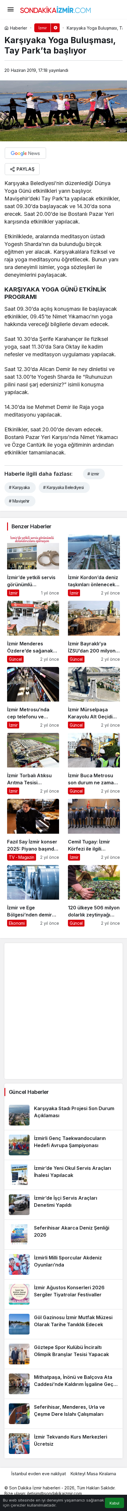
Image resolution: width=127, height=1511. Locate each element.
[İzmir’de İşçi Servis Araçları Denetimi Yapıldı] (63, 1205)
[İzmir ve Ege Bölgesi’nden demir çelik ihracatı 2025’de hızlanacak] (33, 896)
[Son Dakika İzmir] (55, 9)
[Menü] (10, 9)
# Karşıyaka (19, 487)
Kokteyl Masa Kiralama (93, 1473)
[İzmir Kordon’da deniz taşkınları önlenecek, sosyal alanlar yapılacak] (94, 565)
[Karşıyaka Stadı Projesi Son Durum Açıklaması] (63, 1115)
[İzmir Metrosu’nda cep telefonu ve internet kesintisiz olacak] (33, 697)
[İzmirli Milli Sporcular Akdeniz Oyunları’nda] (63, 1264)
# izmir (93, 473)
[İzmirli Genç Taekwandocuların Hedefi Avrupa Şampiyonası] (63, 1145)
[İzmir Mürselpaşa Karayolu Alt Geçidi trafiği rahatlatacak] (94, 697)
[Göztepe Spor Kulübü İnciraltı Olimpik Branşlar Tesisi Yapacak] (63, 1354)
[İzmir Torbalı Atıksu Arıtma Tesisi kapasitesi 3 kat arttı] (33, 763)
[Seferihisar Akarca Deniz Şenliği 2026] (63, 1234)
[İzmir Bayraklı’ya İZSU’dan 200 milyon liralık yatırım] (94, 631)
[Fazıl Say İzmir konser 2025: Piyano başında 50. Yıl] (33, 829)
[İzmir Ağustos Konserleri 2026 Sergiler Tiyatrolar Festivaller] (63, 1294)
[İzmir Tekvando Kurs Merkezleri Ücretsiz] (63, 1443)
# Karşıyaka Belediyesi (63, 487)
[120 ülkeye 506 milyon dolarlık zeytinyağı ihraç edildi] (94, 896)
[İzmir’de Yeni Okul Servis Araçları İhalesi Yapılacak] (63, 1175)
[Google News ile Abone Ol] (25, 153)
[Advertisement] (63, 1011)
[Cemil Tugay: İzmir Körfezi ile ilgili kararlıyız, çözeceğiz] (94, 829)
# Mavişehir (19, 500)
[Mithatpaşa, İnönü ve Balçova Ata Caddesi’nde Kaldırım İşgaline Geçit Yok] (63, 1384)
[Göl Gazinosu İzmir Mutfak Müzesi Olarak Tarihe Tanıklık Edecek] (63, 1324)
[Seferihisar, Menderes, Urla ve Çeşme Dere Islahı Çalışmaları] (63, 1414)
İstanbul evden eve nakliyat (38, 1473)
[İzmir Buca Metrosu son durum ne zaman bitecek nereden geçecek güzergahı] (94, 763)
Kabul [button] (114, 1503)
